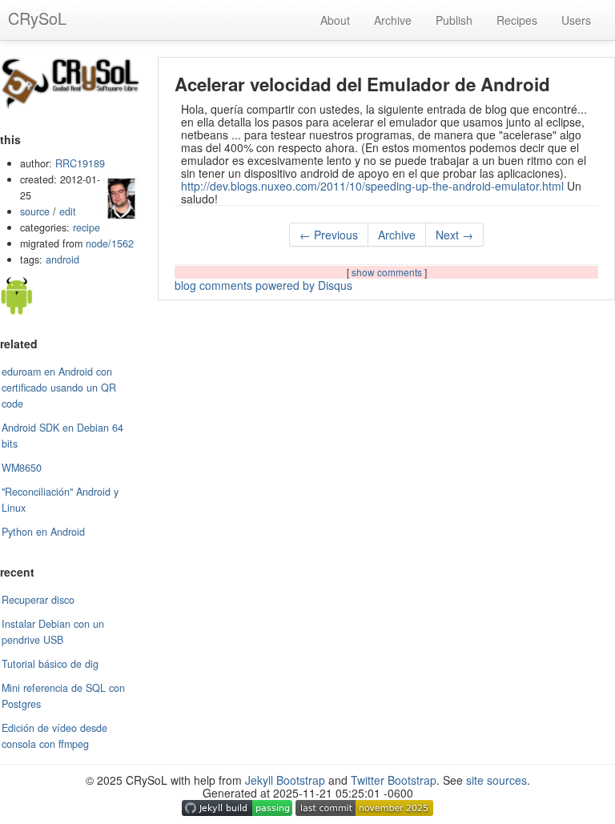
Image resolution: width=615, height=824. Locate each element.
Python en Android (43, 532)
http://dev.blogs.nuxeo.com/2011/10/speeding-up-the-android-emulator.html (372, 186)
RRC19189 (80, 163)
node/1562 (110, 243)
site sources (496, 780)
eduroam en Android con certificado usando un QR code (59, 387)
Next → (454, 235)
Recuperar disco (38, 600)
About (335, 20)
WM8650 (22, 467)
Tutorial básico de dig (50, 664)
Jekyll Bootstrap (285, 780)
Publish (454, 20)
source (35, 211)
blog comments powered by (263, 285)
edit (67, 211)
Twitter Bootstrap (393, 780)
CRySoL (37, 18)
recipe (86, 227)
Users (576, 20)
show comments (388, 272)
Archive (393, 20)
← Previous (328, 235)
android (62, 259)
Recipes (516, 20)
